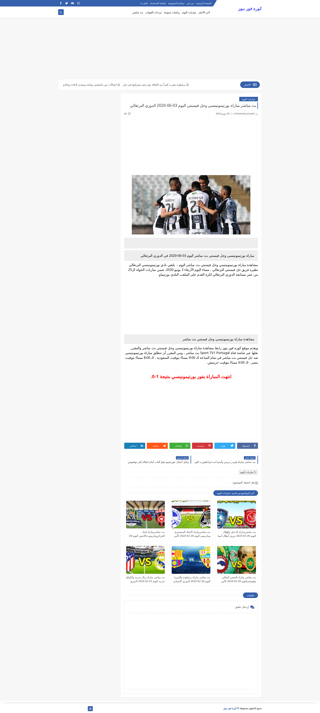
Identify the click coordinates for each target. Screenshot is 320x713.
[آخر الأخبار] (84, 708)
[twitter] (66, 3)
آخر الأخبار (204, 12)
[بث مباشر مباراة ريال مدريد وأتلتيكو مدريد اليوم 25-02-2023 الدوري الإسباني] (145, 560)
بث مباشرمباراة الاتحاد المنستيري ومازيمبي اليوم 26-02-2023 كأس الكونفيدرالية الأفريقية (192, 534)
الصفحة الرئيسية (203, 3)
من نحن (190, 3)
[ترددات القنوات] (60, 708)
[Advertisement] (160, 50)
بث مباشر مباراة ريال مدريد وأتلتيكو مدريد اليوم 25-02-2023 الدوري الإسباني (145, 579)
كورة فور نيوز (250, 8)
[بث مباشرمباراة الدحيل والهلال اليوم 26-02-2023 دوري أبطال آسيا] (236, 514)
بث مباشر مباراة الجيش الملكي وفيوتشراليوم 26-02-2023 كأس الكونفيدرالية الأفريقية (238, 579)
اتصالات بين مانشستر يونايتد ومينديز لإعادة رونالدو (108, 84)
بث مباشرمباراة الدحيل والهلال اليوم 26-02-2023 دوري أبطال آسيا (237, 533)
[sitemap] (90, 708)
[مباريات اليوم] (78, 708)
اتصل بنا (144, 3)
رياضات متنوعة (172, 12)
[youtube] (72, 3)
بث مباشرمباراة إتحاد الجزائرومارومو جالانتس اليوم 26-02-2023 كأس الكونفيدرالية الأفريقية (146, 534)
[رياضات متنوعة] (72, 708)
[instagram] (78, 3)
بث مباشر (137, 12)
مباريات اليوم (189, 12)
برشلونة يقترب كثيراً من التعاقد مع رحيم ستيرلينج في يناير (172, 84)
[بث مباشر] (66, 708)
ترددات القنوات (153, 12)
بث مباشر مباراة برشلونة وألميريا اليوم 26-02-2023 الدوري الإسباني (191, 579)
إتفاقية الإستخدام (158, 3)
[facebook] (60, 3)
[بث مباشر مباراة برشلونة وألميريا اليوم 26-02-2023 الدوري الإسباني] (191, 560)
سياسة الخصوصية (176, 3)
